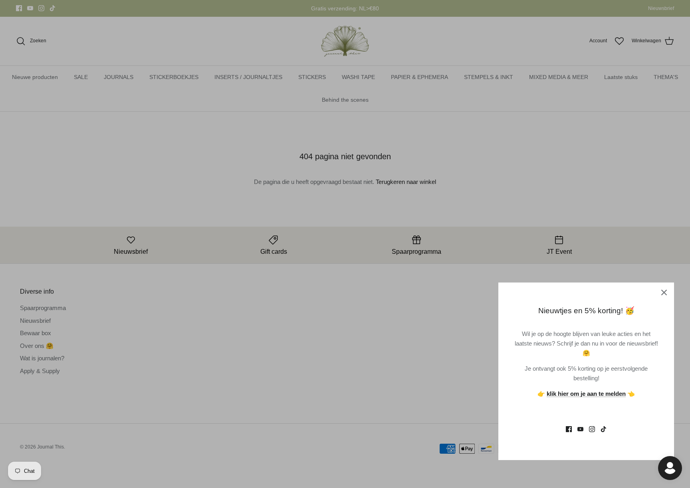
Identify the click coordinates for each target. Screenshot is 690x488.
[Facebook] (569, 429)
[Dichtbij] (664, 292)
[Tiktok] (604, 429)
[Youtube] (580, 429)
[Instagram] (592, 429)
